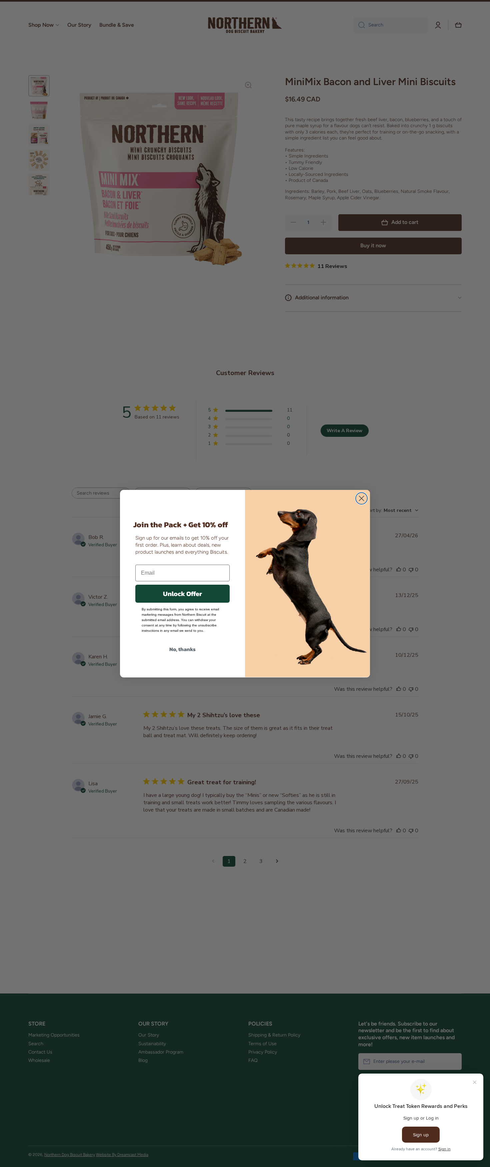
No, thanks (182, 649)
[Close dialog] (361, 498)
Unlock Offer (182, 593)
